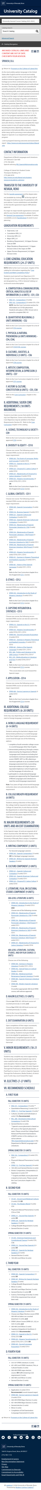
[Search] (37, 31)
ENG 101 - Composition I (17, 300)
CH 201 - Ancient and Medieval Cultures (25, 1199)
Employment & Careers (10, 1459)
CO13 (22, 667)
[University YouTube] (15, 1437)
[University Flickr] (27, 1437)
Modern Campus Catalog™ (25, 1487)
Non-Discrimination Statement (13, 1461)
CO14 (22, 701)
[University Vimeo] (21, 1437)
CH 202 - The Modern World (20, 1204)
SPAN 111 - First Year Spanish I (21, 1111)
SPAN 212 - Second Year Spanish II (23, 1245)
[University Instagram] (33, 1437)
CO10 (22, 489)
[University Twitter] (3, 1437)
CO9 (14, 440)
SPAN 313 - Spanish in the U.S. (19, 463)
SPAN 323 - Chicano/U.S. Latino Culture (22, 469)
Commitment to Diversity (11, 1469)
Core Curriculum (20, 395)
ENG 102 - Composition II (17, 302)
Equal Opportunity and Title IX (13, 1475)
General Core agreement (15, 215)
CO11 (22, 575)
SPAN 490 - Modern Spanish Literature (24, 984)
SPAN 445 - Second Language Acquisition (23, 635)
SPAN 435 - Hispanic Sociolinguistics (21, 479)
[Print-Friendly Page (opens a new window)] (35, 51)
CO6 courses (17, 362)
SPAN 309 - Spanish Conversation (20, 507)
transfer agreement (16, 194)
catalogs (9, 1485)
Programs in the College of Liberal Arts (24, 68)
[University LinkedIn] (39, 1437)
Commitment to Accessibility (12, 1472)
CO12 (22, 603)
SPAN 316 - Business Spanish (19, 512)
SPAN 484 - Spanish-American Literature (25, 979)
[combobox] (20, 21)
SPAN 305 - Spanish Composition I (21, 853)
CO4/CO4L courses (19, 347)
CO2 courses (17, 328)
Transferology (22, 218)
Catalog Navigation (11, 44)
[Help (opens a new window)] (38, 51)
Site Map (5, 1467)
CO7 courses (17, 381)
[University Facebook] (9, 1437)
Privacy (4, 1464)
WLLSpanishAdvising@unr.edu (27, 164)
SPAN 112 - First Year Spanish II (21, 1165)
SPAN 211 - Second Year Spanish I (22, 1216)
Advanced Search (8, 38)
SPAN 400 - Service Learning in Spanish (22, 691)
